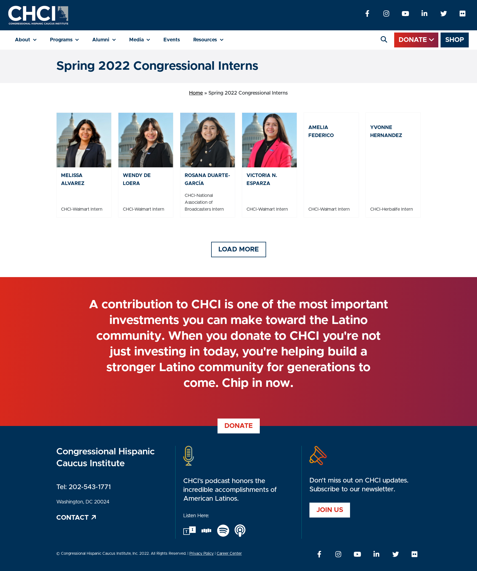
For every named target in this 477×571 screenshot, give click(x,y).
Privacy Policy (201, 554)
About (29, 39)
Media (143, 39)
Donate (414, 40)
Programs (68, 39)
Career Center (229, 554)
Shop (454, 40)
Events (171, 39)
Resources (211, 39)
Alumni (107, 39)
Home (196, 93)
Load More (238, 249)
